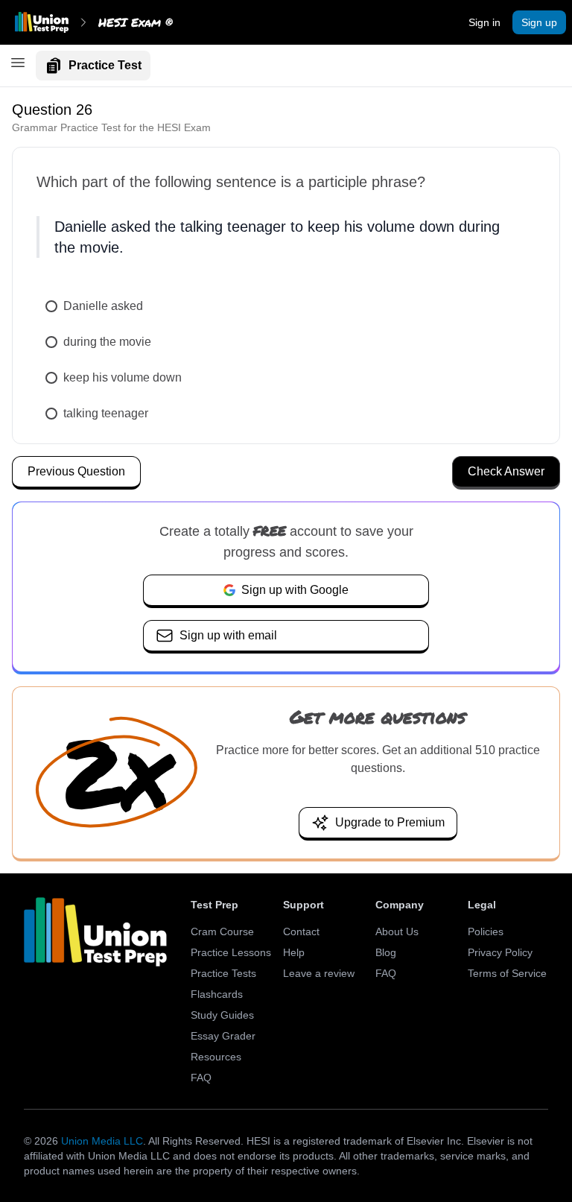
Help (294, 952)
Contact (301, 931)
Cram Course (222, 931)
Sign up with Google (295, 589)
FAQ (201, 1078)
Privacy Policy (500, 952)
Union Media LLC (102, 1141)
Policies (485, 931)
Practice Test (105, 65)
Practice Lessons (231, 952)
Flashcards (217, 994)
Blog (385, 952)
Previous (76, 471)
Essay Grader (223, 1036)
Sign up (539, 22)
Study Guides (222, 1015)
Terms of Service (507, 973)
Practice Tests (223, 973)
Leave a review (319, 973)
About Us (397, 931)
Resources (216, 1057)
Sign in (484, 22)
